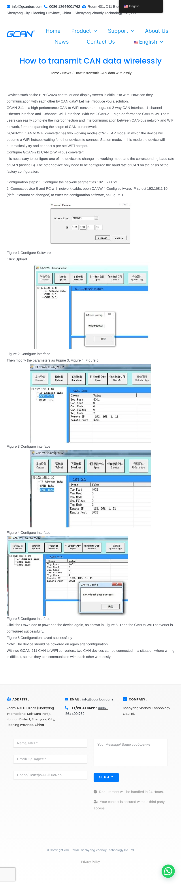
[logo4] (21, 32)
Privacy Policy (90, 861)
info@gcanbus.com (97, 699)
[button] (168, 871)
